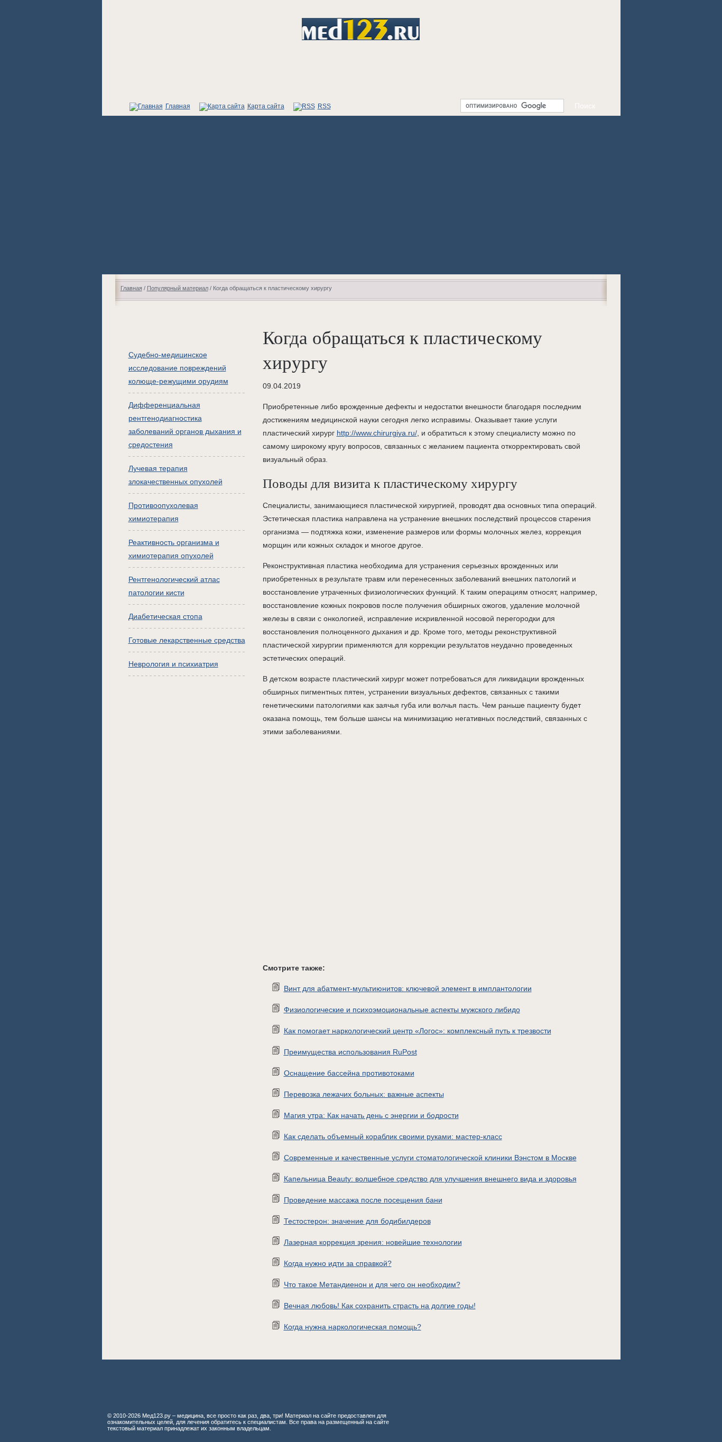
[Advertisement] (361, 195)
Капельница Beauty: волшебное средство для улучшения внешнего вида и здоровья (430, 1179)
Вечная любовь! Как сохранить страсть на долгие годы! (380, 1305)
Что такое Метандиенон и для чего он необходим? (372, 1284)
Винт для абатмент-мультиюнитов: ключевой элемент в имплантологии (408, 988)
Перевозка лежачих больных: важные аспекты (364, 1094)
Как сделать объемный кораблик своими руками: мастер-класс (393, 1136)
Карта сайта (265, 106)
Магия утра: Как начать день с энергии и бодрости (371, 1115)
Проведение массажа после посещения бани (363, 1200)
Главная (177, 106)
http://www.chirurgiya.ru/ (377, 433)
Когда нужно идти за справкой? (338, 1263)
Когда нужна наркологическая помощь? (352, 1327)
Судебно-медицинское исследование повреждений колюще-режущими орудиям (178, 367)
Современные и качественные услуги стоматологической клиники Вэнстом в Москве (430, 1157)
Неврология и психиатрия (173, 664)
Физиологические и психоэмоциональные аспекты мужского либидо (402, 1009)
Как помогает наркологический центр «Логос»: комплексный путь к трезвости (417, 1031)
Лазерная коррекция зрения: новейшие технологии (373, 1242)
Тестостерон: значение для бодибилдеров (357, 1221)
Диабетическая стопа (165, 616)
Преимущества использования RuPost (350, 1052)
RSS (324, 106)
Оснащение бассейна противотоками (349, 1073)
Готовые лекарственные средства (186, 640)
